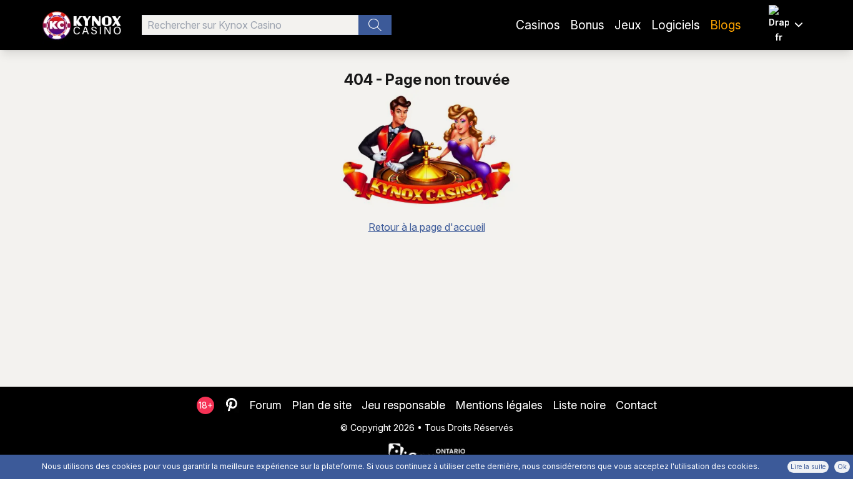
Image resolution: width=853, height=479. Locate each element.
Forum (265, 405)
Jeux (627, 24)
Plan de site (322, 405)
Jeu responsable (403, 405)
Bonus (587, 24)
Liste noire (579, 405)
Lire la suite (808, 466)
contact (636, 405)
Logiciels (675, 24)
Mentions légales (499, 405)
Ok (842, 466)
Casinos (538, 24)
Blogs (725, 24)
